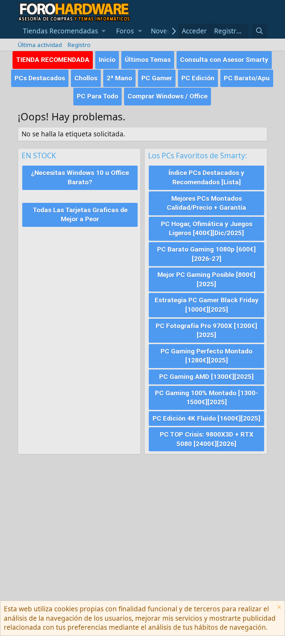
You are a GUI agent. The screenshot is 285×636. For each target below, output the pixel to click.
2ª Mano (119, 78)
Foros (125, 30)
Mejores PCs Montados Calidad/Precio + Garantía (206, 203)
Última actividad (40, 45)
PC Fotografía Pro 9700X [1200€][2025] (206, 330)
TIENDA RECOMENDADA (52, 60)
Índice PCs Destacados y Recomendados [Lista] (206, 177)
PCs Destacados (40, 78)
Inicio (107, 60)
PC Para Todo (97, 96)
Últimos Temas (148, 60)
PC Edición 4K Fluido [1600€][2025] (206, 418)
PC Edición (197, 78)
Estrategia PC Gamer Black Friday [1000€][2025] (207, 304)
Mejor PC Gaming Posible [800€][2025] (206, 279)
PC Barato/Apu (247, 78)
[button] (64, 31)
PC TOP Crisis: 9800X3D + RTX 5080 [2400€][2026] (206, 439)
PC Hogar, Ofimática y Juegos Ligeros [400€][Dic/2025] (206, 228)
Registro (78, 45)
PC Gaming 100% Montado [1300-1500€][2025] (206, 397)
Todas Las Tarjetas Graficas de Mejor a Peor (80, 214)
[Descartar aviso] (278, 608)
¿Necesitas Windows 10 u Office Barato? (80, 177)
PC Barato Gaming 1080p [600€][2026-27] (206, 254)
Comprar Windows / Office (167, 96)
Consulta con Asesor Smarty (224, 60)
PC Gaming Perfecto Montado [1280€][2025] (206, 356)
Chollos (85, 78)
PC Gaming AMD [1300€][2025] (206, 377)
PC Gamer (156, 78)
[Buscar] (259, 31)
